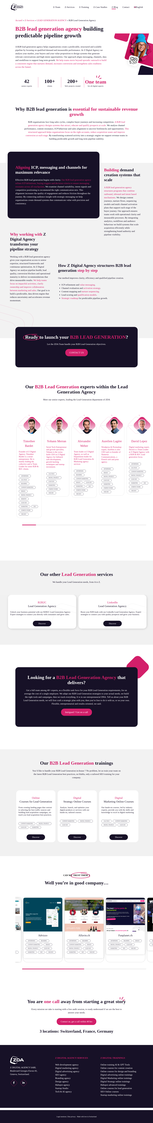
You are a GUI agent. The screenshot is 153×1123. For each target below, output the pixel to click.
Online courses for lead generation (116, 1088)
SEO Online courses (109, 1091)
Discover (42, 623)
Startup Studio (61, 1088)
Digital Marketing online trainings (116, 1078)
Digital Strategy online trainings (115, 1081)
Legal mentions (61, 1116)
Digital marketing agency (66, 1068)
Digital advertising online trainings (116, 1074)
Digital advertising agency (67, 1071)
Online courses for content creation (116, 1068)
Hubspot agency (62, 1085)
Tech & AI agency (63, 1091)
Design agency (62, 1081)
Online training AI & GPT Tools (115, 1064)
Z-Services (29, 20)
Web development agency (67, 1064)
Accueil (18, 20)
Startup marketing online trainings (116, 1095)
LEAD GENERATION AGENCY (51, 20)
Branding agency (63, 1078)
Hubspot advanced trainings (113, 1085)
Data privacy (72, 1116)
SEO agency (60, 1074)
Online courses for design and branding (118, 1071)
